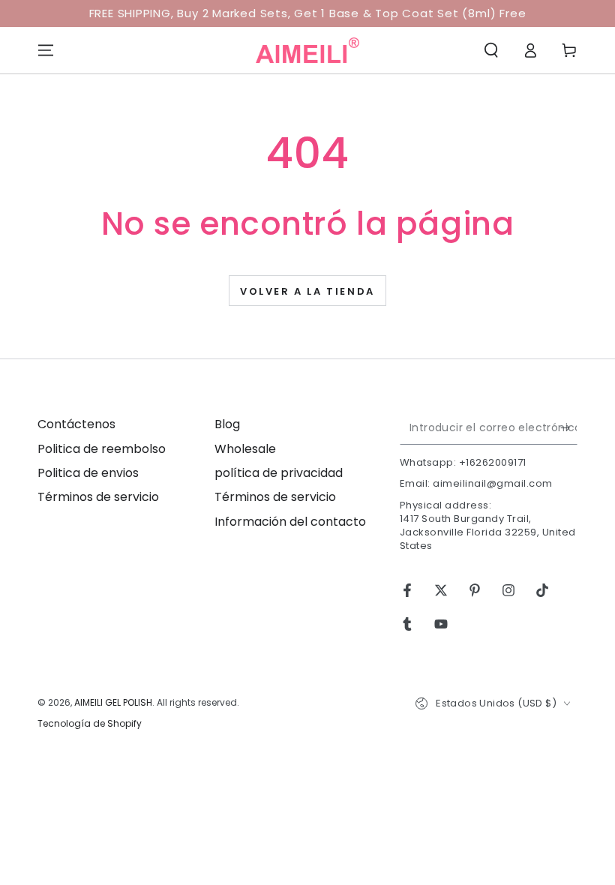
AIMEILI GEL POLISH (113, 702)
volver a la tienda (307, 291)
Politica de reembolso (102, 449)
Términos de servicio (98, 497)
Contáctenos (77, 424)
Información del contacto (290, 521)
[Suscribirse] (569, 427)
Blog (227, 424)
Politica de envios (88, 473)
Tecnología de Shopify (90, 724)
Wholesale (245, 449)
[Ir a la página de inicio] (307, 50)
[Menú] (45, 50)
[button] (491, 50)
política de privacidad (278, 473)
